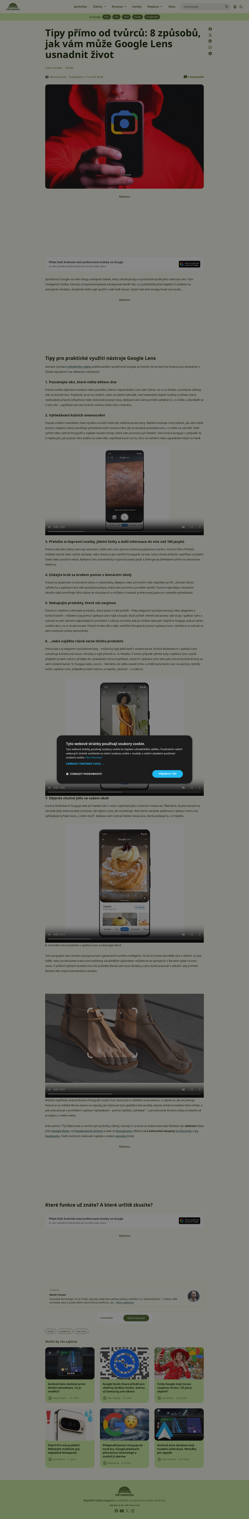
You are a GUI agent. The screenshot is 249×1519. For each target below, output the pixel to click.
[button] (124, 763)
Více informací (94, 757)
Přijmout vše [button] (168, 773)
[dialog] (124, 759)
